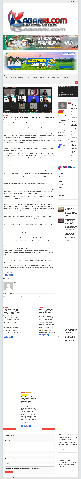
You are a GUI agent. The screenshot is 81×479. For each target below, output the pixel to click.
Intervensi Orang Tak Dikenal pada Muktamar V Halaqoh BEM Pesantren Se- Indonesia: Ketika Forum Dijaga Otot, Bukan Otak (11, 312)
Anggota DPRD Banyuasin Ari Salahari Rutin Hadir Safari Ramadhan (71, 331)
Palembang (60, 113)
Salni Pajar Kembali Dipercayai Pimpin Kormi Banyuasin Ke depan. (74, 106)
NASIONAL (35, 77)
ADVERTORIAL (13, 77)
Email (6, 458)
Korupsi (28, 392)
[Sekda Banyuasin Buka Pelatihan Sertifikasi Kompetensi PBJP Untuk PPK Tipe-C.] (69, 120)
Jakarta (5, 115)
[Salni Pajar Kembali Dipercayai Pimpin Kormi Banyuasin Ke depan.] (69, 103)
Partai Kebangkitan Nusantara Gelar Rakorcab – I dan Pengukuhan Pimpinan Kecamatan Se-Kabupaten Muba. (71, 212)
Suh (13, 119)
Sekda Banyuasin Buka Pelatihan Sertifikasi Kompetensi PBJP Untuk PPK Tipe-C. (74, 125)
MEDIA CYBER (59, 77)
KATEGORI (42, 77)
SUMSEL (28, 77)
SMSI (10, 115)
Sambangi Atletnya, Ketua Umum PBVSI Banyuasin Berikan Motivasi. (49, 429)
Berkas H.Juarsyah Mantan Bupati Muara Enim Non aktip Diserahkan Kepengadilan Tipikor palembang (28, 399)
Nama (6, 453)
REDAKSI (53, 77)
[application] (68, 91)
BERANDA (6, 77)
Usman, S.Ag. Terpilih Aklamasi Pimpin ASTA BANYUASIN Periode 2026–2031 (67, 450)
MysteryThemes (20, 477)
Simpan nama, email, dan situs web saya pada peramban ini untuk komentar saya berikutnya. (23, 468)
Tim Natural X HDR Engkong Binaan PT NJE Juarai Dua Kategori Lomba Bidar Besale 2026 (68, 438)
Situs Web (7, 463)
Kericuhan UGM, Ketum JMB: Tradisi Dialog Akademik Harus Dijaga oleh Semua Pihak (46, 311)
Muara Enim (24, 395)
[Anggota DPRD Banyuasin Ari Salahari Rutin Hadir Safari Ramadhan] (61, 331)
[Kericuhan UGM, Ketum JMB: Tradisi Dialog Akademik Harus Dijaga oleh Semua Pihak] (47, 301)
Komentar (7, 440)
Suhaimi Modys (49, 314)
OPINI (48, 77)
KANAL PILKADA (21, 77)
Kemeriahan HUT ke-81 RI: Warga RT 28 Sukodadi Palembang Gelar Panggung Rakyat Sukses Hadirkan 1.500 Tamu (67, 456)
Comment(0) (18, 119)
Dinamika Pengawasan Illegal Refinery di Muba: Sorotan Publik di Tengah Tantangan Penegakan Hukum (68, 444)
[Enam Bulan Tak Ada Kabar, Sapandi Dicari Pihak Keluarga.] (62, 105)
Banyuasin (60, 112)
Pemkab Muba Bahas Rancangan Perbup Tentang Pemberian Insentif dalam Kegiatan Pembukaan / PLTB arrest (71, 236)
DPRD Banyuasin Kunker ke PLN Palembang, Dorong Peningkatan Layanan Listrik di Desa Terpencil (74, 147)
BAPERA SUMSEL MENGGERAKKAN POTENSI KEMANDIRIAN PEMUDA (10, 429)
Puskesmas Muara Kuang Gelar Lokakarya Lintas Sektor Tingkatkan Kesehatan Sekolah (71, 338)
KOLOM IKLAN (67, 77)
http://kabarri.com (17, 285)
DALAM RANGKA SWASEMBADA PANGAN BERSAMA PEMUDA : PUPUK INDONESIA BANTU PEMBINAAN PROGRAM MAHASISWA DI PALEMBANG (68, 463)
